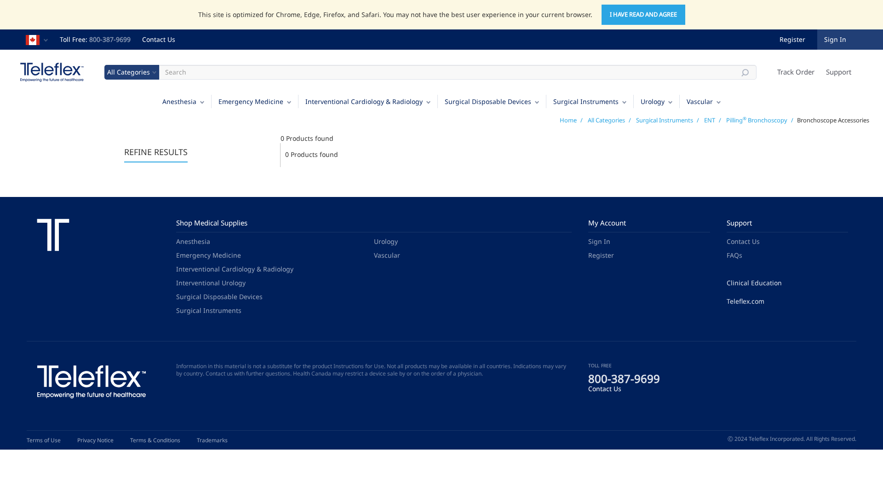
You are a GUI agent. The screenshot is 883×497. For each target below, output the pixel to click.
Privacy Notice (95, 440)
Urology (653, 101)
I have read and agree (643, 14)
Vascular (700, 101)
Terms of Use (44, 440)
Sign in (835, 39)
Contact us (219, 373)
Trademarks (212, 440)
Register (792, 39)
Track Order (795, 71)
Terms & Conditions (155, 440)
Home (568, 120)
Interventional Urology (211, 282)
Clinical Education (754, 282)
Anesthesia (179, 101)
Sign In (599, 241)
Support (838, 71)
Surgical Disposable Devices (488, 101)
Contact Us (158, 39)
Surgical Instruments (586, 101)
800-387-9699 (110, 39)
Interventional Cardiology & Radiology (364, 101)
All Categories (606, 120)
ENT (709, 120)
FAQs (734, 255)
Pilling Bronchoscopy (756, 120)
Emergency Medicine (250, 101)
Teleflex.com (745, 301)
